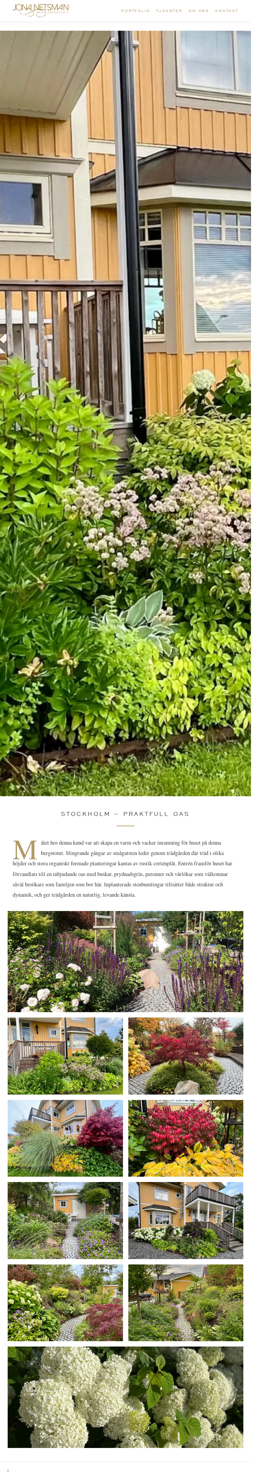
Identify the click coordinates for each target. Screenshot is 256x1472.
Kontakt (226, 10)
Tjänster (169, 10)
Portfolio (135, 10)
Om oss (199, 10)
